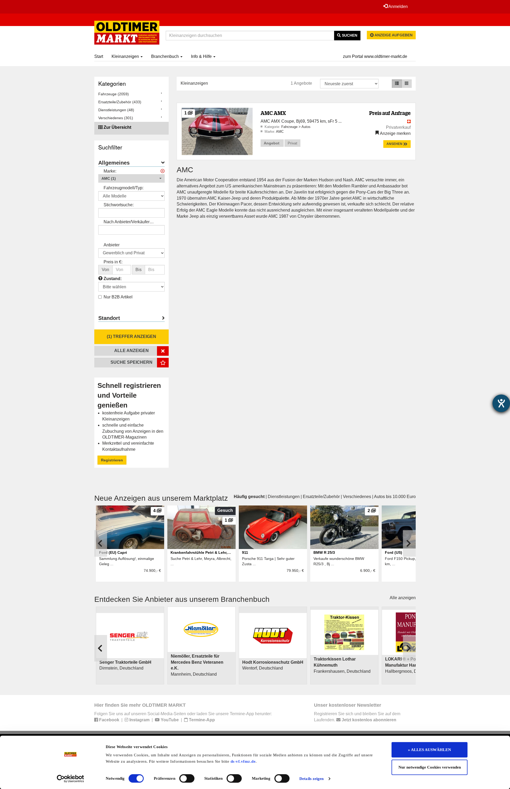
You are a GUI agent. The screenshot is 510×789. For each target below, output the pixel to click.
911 (245, 552)
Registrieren (112, 460)
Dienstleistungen (284, 496)
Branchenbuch (165, 56)
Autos (306, 127)
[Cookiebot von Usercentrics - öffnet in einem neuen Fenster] (70, 779)
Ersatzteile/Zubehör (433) (119, 102)
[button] (131, 178)
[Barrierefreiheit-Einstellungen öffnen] (501, 403)
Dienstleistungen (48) (116, 110)
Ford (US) (393, 552)
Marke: (110, 171)
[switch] (186, 778)
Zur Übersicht (117, 127)
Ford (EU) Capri (113, 552)
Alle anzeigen (403, 597)
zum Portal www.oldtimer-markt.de (375, 56)
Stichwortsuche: (119, 205)
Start (98, 56)
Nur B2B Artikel (118, 297)
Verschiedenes (357, 496)
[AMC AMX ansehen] (217, 131)
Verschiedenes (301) (115, 118)
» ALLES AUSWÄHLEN (429, 750)
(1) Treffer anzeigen (131, 336)
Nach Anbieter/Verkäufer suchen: (127, 222)
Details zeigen (311, 779)
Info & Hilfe (202, 56)
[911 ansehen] (273, 527)
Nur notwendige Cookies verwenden (429, 767)
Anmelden (398, 6)
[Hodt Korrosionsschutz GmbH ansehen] (273, 635)
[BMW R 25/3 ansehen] (344, 527)
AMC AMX (273, 113)
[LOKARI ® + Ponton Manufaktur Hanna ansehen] (416, 632)
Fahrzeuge (290, 127)
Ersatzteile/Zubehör (321, 496)
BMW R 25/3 (324, 552)
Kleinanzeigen (126, 56)
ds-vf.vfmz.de (243, 761)
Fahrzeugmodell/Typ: (123, 188)
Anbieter (112, 245)
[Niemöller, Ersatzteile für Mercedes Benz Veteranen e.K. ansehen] (201, 629)
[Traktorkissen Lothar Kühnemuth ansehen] (344, 632)
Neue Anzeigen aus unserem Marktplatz (161, 498)
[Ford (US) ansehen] (416, 527)
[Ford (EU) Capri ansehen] (130, 527)
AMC (280, 132)
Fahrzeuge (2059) (113, 94)
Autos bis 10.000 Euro (395, 496)
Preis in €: (113, 262)
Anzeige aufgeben (393, 35)
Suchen (349, 35)
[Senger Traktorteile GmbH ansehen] (130, 635)
